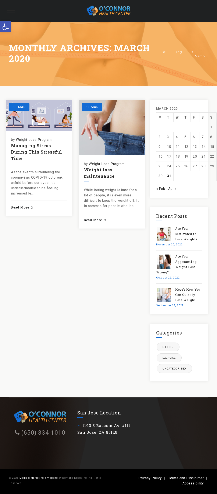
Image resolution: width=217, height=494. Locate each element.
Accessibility (193, 483)
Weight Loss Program (33, 140)
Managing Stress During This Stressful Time (36, 152)
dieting (168, 346)
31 (169, 176)
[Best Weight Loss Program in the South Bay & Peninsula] (108, 11)
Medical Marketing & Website (38, 477)
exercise (169, 357)
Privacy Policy (150, 478)
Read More (20, 207)
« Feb (160, 189)
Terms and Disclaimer (186, 478)
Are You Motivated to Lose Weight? (186, 234)
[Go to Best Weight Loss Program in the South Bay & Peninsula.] (164, 52)
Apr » (172, 189)
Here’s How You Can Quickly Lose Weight (187, 294)
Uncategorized (174, 368)
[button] (5, 26)
